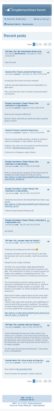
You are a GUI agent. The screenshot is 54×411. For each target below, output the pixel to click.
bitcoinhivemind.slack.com (23, 148)
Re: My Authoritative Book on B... (28, 51)
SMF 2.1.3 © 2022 (19, 403)
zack (16, 166)
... (43, 44)
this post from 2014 (24, 369)
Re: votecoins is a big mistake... (22, 104)
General (8, 72)
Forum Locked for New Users (25, 130)
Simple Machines (35, 403)
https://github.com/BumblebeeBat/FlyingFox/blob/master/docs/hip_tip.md (27, 205)
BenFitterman (20, 54)
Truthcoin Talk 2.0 (27, 400)
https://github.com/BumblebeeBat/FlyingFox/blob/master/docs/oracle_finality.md (27, 178)
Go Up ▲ (29, 397)
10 (45, 44)
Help (23, 397)
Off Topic (9, 51)
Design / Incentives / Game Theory (19, 103)
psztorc (18, 74)
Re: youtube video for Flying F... (27, 241)
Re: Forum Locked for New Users (27, 72)
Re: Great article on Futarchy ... (31, 360)
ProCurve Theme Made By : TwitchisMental (27, 406)
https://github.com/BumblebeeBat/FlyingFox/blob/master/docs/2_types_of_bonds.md (27, 314)
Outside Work (11, 360)
